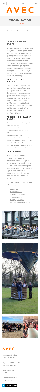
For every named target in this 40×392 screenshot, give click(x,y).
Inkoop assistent (16, 197)
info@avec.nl (11, 365)
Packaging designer (17, 200)
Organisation (21, 31)
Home (13, 31)
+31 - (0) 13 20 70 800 (13, 363)
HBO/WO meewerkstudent (20, 202)
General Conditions (10, 378)
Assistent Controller (17, 194)
